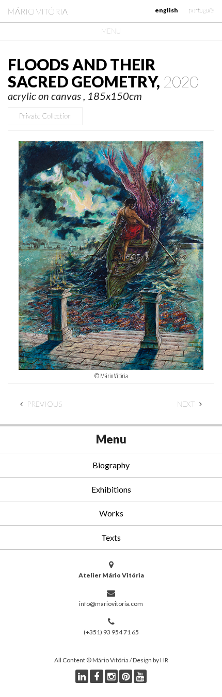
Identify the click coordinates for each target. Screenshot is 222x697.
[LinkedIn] (81, 676)
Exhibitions (111, 489)
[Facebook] (96, 676)
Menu (111, 31)
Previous (43, 403)
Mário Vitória (38, 11)
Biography (111, 465)
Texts (111, 537)
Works (111, 513)
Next (187, 403)
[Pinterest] (125, 676)
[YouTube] (140, 676)
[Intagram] (111, 676)
